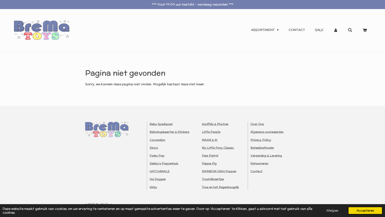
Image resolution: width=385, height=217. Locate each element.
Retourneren (259, 163)
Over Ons (257, 124)
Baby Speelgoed (161, 124)
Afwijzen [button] (332, 210)
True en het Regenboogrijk (220, 187)
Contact (256, 171)
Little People (211, 132)
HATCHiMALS (159, 171)
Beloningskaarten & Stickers (169, 132)
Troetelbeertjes (213, 179)
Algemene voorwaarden (267, 132)
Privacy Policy (260, 140)
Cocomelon (157, 140)
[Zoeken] (350, 30)
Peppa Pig (209, 163)
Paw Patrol (210, 156)
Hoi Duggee (158, 179)
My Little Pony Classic (218, 148)
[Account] (335, 30)
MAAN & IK (209, 140)
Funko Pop (157, 156)
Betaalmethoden (262, 148)
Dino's (154, 148)
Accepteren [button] (365, 210)
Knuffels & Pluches (215, 124)
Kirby (153, 187)
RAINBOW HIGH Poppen (219, 171)
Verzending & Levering (266, 156)
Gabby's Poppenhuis (164, 163)
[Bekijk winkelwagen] (365, 30)
